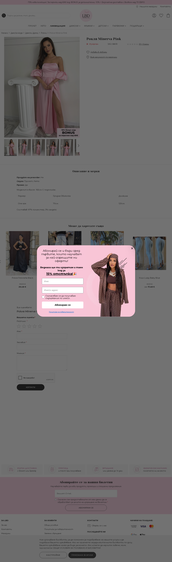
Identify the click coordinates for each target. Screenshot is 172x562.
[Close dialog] (132, 248)
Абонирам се (63, 305)
